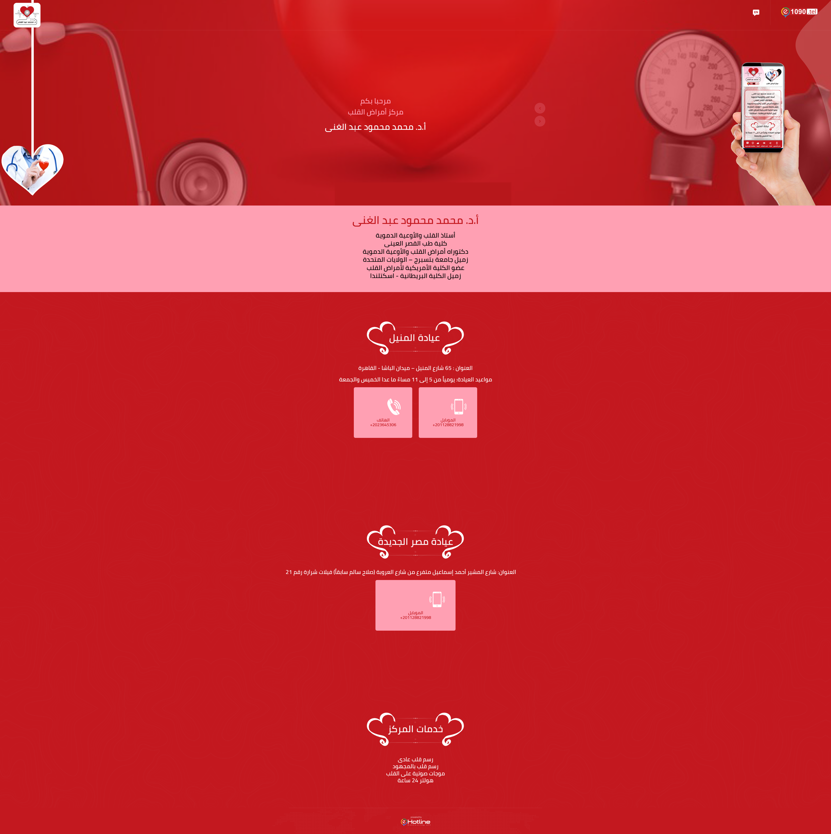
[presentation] (540, 108)
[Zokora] (27, 15)
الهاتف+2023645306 (383, 422)
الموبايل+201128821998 (448, 422)
